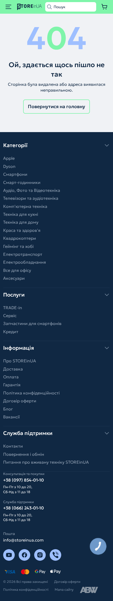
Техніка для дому (20, 222)
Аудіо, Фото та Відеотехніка (31, 190)
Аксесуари (14, 278)
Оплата (11, 376)
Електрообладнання (24, 262)
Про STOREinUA (19, 360)
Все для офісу (17, 270)
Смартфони (15, 174)
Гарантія (11, 384)
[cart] (104, 7)
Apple (9, 158)
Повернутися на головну (56, 106)
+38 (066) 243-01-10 (23, 507)
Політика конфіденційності (31, 392)
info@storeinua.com (23, 540)
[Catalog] (8, 7)
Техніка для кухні (20, 214)
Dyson (9, 166)
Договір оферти (19, 400)
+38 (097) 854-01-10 (23, 480)
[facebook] (24, 555)
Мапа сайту (64, 589)
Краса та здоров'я (21, 230)
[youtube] (9, 555)
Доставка (13, 369)
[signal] (55, 555)
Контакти (13, 446)
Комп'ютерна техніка (25, 206)
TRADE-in (12, 307)
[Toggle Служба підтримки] (56, 433)
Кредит (10, 331)
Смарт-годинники (21, 182)
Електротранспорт (22, 254)
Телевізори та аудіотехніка (30, 198)
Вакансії (11, 416)
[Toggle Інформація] (56, 348)
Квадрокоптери (19, 238)
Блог (8, 409)
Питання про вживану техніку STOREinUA (46, 462)
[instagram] (40, 555)
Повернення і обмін (23, 454)
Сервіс (10, 315)
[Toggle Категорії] (56, 145)
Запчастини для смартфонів (32, 323)
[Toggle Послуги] (56, 295)
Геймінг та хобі (18, 246)
